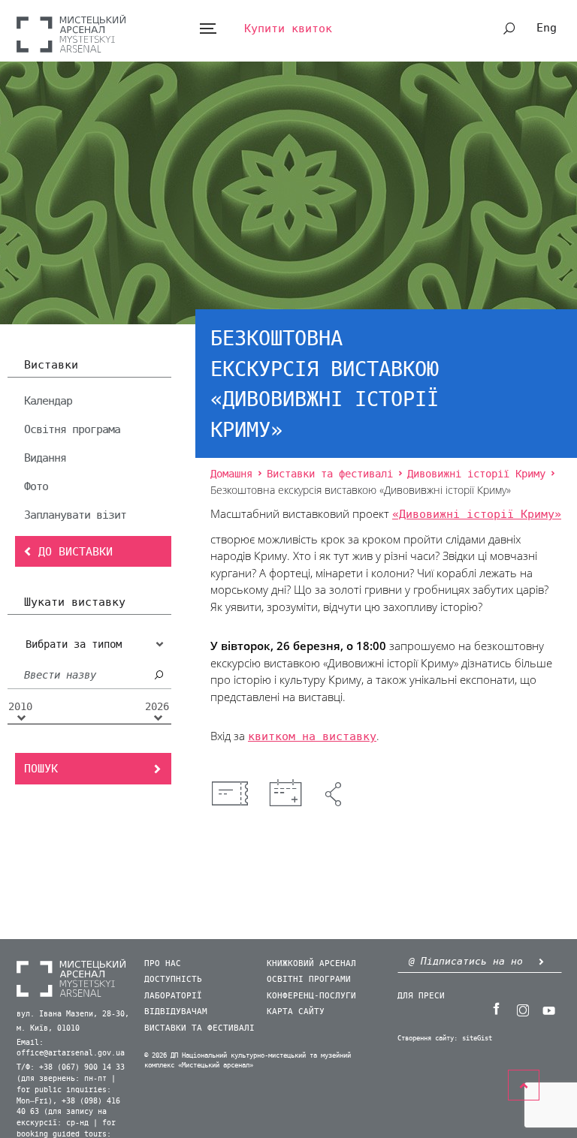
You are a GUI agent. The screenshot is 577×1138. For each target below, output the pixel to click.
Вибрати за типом (74, 644)
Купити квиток (288, 28)
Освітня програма (72, 429)
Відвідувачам (175, 1011)
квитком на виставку (312, 736)
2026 (157, 707)
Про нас (162, 963)
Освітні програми (309, 979)
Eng (546, 28)
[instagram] (523, 1009)
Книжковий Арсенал (311, 963)
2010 (20, 707)
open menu (207, 29)
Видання (45, 458)
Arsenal (71, 33)
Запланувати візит (75, 515)
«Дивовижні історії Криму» (476, 514)
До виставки (75, 551)
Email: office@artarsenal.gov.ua (71, 1048)
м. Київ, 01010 (48, 1028)
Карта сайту (296, 1011)
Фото (36, 486)
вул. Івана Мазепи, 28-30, (73, 1014)
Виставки (51, 365)
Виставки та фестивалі (199, 1028)
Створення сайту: (427, 1038)
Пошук (41, 768)
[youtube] (549, 1009)
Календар (48, 401)
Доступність (173, 979)
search (509, 28)
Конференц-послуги (311, 995)
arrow (542, 961)
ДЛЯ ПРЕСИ (421, 995)
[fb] (496, 1009)
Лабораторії (173, 995)
